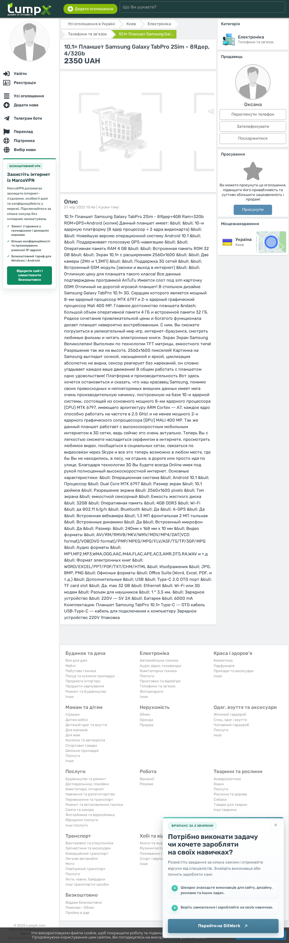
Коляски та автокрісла (85, 740)
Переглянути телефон (252, 114)
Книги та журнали (156, 843)
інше (218, 735)
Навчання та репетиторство (90, 794)
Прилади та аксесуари (233, 671)
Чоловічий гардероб (231, 725)
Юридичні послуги (81, 820)
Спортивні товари (81, 745)
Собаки (220, 799)
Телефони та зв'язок (158, 686)
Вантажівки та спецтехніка (89, 843)
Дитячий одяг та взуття (86, 725)
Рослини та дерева (230, 794)
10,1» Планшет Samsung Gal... (146, 34)
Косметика (223, 660)
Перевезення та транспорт (89, 799)
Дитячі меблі (76, 720)
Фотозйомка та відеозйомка (90, 815)
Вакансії (147, 779)
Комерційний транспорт (86, 853)
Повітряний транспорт (85, 869)
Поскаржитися (253, 138)
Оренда (146, 720)
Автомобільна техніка (159, 660)
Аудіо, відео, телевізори (160, 666)
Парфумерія (224, 666)
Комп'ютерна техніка (158, 671)
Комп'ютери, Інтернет (84, 789)
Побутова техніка (80, 671)
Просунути (253, 209)
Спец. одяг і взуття (230, 720)
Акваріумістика (227, 779)
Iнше (69, 696)
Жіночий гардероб (230, 714)
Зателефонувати (253, 126)
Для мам (72, 735)
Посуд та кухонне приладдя (90, 676)
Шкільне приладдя (81, 750)
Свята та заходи (79, 810)
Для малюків (76, 730)
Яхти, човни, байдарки (85, 879)
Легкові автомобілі (81, 858)
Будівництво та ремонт (85, 779)
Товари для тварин (230, 804)
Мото (69, 864)
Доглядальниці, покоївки (87, 784)
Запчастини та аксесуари (88, 848)
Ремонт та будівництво (85, 691)
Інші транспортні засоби (87, 884)
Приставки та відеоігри (160, 681)
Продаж (147, 725)
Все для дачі (76, 660)
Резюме (146, 784)
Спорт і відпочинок (156, 858)
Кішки (219, 784)
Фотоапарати (151, 691)
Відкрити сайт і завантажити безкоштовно (30, 275)
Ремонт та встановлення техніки (94, 804)
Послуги (147, 676)
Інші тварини (225, 810)
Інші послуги (76, 825)
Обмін (145, 714)
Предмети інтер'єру (82, 681)
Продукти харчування (84, 686)
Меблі (70, 666)
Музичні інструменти (158, 848)
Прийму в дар (77, 912)
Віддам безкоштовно (83, 902)
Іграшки (72, 714)
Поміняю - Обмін (79, 907)
